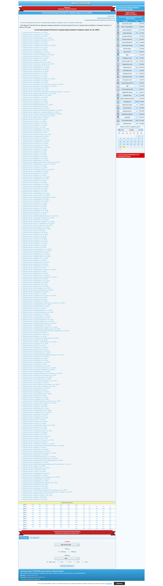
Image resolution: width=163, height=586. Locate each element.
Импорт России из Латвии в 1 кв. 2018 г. (35, 238)
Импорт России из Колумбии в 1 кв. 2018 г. (36, 219)
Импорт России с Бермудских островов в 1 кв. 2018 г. (39, 79)
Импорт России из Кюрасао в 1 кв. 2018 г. (36, 234)
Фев (40, 504)
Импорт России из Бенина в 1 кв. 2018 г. (35, 77)
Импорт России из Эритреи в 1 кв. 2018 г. (35, 484)
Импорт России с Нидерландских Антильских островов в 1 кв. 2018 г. (44, 303)
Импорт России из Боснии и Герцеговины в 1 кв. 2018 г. (40, 86)
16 (142, 141)
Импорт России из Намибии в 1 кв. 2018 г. (36, 292)
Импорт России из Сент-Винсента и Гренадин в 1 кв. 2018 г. (41, 384)
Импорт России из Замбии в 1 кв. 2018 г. (35, 167)
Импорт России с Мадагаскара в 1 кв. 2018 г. (37, 256)
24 (120, 147)
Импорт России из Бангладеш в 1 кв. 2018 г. (36, 66)
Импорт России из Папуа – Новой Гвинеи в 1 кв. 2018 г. (40, 342)
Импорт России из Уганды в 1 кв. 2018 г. (35, 434)
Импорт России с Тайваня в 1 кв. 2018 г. (35, 416)
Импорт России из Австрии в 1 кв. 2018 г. (35, 36)
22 (138, 144)
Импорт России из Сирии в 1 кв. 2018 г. (35, 395)
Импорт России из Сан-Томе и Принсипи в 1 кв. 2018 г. (40, 368)
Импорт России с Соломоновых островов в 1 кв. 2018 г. (40, 403)
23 (142, 144)
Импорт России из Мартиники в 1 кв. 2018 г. (36, 275)
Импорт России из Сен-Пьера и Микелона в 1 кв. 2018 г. (40, 380)
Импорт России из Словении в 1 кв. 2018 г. (36, 399)
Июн (68, 504)
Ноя (103, 506)
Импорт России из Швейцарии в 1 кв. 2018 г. (36, 473)
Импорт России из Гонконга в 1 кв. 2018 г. (36, 143)
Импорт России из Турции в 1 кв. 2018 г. (35, 432)
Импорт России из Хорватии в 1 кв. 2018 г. (36, 462)
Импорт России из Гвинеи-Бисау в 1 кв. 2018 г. (37, 134)
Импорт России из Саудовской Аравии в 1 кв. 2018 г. (39, 369)
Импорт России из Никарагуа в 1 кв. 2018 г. (36, 306)
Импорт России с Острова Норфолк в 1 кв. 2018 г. (38, 319)
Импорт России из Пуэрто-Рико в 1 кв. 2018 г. (37, 353)
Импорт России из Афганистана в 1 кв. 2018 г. (37, 62)
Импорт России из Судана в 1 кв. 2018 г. (35, 406)
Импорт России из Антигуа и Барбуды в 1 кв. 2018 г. (39, 54)
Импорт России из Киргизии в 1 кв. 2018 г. (36, 210)
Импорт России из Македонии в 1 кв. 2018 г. (36, 262)
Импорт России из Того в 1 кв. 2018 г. (34, 419)
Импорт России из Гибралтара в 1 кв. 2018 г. (36, 140)
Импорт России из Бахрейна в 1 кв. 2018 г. (36, 69)
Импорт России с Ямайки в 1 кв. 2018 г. (35, 497)
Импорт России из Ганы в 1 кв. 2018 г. (34, 127)
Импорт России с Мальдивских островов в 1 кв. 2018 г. (40, 269)
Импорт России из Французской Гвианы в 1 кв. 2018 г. (39, 456)
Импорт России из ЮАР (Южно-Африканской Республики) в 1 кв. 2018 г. (45, 490)
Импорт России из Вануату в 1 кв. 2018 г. (35, 101)
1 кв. (61, 562)
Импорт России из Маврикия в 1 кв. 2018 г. (36, 253)
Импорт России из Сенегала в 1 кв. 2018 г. (36, 382)
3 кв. (78, 562)
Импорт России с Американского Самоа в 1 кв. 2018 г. (39, 45)
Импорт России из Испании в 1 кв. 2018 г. (35, 188)
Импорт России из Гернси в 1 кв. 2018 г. (35, 138)
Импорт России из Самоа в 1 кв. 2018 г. (35, 364)
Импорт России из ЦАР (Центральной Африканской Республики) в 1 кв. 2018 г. (47, 464)
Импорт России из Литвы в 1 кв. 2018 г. (35, 247)
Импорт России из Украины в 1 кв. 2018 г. (35, 438)
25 (124, 147)
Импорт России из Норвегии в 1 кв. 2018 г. (36, 314)
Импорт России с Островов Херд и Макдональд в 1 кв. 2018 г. (42, 329)
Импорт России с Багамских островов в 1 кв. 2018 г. (39, 64)
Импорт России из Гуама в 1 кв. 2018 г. (35, 153)
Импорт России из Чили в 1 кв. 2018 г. (34, 471)
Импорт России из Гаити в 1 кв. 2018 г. (35, 121)
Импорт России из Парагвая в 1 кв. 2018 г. (36, 343)
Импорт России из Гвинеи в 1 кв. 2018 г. (35, 132)
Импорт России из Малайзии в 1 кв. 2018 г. (36, 266)
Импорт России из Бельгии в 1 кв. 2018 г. (35, 75)
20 (131, 144)
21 (134, 144)
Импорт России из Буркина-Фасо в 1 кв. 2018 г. (37, 95)
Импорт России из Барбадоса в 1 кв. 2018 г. (36, 67)
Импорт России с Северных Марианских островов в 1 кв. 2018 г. (43, 373)
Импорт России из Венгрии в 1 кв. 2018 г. (35, 106)
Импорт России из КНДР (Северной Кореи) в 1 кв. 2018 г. (40, 216)
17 (120, 144)
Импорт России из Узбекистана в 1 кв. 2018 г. (37, 436)
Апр (54, 504)
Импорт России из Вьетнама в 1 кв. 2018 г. (36, 117)
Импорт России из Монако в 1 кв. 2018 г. (35, 284)
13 (131, 141)
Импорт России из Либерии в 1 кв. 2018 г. (35, 242)
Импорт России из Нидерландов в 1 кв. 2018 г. (37, 305)
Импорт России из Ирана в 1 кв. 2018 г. (35, 182)
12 (127, 141)
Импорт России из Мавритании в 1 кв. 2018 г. (37, 255)
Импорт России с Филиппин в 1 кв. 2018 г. (36, 449)
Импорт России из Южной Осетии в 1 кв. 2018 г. (37, 493)
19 (127, 144)
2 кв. (70, 562)
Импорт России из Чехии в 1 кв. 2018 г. (35, 469)
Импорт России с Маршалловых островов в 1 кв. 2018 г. (40, 277)
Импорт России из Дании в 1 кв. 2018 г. (35, 154)
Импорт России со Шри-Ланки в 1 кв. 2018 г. (36, 479)
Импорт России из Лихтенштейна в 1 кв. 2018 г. (37, 249)
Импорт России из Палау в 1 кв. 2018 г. (35, 336)
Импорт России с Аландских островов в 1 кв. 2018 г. (39, 40)
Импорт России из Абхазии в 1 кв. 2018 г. (35, 32)
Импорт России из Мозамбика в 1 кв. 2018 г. (36, 280)
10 (120, 141)
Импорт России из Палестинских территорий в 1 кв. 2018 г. (41, 338)
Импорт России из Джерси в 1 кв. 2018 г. (35, 156)
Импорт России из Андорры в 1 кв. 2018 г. (36, 51)
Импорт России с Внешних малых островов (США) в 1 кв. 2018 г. (43, 114)
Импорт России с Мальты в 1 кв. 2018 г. (35, 271)
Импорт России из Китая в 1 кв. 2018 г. (35, 214)
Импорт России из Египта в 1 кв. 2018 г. (35, 166)
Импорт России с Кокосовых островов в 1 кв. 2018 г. (39, 217)
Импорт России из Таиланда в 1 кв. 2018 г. (36, 414)
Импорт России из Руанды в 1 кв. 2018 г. (35, 358)
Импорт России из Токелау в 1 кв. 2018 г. (35, 421)
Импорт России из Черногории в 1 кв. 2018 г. (36, 468)
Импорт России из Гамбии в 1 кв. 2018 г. (35, 125)
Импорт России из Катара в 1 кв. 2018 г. (35, 205)
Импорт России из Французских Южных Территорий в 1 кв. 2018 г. (43, 460)
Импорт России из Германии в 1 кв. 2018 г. (36, 136)
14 (134, 141)
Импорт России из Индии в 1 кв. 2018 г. (35, 175)
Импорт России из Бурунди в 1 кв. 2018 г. (35, 97)
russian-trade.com (32, 575)
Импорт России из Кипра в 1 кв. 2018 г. (35, 208)
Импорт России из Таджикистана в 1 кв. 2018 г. (37, 412)
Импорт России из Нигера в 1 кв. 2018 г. (35, 299)
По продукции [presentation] (34, 537)
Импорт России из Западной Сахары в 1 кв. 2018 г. (38, 169)
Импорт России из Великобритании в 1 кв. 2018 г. (38, 104)
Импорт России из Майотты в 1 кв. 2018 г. (36, 258)
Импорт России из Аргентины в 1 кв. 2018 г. (36, 56)
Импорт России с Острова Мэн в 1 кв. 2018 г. (37, 318)
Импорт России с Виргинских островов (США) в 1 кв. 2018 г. (41, 112)
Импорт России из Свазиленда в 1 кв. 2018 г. (37, 371)
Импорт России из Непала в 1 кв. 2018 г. (35, 297)
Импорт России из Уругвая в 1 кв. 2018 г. (35, 442)
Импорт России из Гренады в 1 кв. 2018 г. (35, 145)
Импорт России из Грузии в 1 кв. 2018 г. (35, 151)
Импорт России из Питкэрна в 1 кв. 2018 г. (36, 347)
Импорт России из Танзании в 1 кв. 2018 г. (36, 418)
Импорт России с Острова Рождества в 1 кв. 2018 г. (39, 321)
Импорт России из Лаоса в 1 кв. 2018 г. (35, 236)
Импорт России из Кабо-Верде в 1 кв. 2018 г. (36, 193)
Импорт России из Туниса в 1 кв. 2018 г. (35, 429)
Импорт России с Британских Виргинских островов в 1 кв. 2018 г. (43, 110)
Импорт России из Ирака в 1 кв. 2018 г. (35, 180)
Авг (84, 504)
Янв (33, 504)
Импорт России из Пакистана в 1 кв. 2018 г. (36, 334)
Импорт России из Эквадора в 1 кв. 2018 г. (36, 481)
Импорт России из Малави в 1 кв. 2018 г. (35, 264)
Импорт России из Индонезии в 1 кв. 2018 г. (36, 177)
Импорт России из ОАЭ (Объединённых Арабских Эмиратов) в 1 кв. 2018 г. (46, 330)
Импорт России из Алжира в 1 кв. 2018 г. (35, 43)
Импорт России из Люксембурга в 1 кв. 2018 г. (37, 251)
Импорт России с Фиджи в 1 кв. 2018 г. (35, 447)
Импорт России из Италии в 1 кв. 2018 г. (35, 190)
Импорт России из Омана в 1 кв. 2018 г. (35, 332)
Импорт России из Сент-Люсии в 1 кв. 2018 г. (37, 388)
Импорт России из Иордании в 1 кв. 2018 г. (36, 179)
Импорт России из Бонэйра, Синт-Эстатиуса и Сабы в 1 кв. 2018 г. (43, 84)
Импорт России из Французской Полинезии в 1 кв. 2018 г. (40, 458)
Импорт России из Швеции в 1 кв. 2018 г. (35, 475)
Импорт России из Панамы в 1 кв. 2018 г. (35, 340)
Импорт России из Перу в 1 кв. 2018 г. (34, 345)
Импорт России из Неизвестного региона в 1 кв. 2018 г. (40, 295)
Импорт (73, 551)
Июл (76, 504)
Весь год (52, 562)
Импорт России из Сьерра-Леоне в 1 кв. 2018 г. (37, 410)
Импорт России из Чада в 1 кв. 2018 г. (34, 466)
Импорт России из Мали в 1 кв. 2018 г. (35, 268)
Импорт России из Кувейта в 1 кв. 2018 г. (35, 232)
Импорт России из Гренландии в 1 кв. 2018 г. (37, 147)
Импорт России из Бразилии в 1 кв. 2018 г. (36, 90)
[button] (67, 566)
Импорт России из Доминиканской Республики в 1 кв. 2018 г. (41, 162)
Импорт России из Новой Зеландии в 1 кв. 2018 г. (38, 310)
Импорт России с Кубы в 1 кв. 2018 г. (34, 230)
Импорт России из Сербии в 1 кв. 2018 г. (35, 390)
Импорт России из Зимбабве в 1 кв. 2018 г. (36, 171)
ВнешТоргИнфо (81, 3)
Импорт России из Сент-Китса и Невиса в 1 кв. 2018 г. (39, 386)
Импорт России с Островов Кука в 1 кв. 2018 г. (37, 325)
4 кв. (86, 562)
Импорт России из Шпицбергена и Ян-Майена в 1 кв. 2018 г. (41, 477)
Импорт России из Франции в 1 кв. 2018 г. (36, 455)
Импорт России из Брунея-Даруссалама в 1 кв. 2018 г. (39, 93)
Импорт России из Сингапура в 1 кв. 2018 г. (36, 392)
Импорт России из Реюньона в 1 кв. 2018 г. (36, 356)
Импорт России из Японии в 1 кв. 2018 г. (35, 499)
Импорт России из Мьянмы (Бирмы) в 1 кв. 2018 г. (38, 290)
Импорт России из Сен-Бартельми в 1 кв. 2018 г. (38, 377)
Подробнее (109, 583)
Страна (67, 541)
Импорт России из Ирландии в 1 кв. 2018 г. (36, 184)
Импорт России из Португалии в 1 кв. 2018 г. (36, 351)
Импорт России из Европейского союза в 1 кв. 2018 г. (39, 164)
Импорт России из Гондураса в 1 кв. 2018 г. (36, 141)
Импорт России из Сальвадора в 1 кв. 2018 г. (37, 362)
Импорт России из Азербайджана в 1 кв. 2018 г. (37, 38)
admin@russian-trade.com (36, 577)
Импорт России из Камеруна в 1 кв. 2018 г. (36, 201)
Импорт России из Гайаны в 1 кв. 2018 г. (35, 123)
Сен (90, 506)
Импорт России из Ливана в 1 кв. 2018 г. (35, 243)
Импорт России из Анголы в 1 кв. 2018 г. (35, 49)
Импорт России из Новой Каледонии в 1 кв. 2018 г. (38, 312)
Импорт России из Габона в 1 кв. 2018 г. (35, 119)
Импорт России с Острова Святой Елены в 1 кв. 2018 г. (40, 323)
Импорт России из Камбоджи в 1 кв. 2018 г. (36, 199)
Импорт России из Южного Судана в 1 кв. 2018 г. (38, 495)
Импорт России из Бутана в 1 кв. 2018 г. (35, 99)
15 (138, 141)
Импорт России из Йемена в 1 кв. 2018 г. (35, 191)
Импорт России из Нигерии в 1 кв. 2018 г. (35, 301)
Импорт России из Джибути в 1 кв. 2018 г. (35, 158)
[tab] (24, 537)
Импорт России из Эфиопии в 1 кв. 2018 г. (36, 488)
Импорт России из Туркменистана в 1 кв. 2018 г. (38, 431)
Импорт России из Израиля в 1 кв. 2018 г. (35, 173)
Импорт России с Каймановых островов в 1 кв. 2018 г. (39, 197)
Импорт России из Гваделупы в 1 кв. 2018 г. (36, 129)
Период (67, 555)
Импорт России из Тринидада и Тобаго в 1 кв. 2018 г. (39, 425)
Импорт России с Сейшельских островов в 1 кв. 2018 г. (40, 375)
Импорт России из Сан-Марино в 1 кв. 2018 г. (37, 366)
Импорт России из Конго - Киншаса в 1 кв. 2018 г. (38, 225)
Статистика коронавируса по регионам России (128, 155)
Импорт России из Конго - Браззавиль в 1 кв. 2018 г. (39, 223)
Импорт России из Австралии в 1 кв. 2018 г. (36, 34)
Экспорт (63, 551)
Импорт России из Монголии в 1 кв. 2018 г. (36, 286)
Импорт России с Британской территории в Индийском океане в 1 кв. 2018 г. (46, 91)
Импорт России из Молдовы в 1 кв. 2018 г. (36, 282)
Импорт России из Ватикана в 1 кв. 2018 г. (36, 103)
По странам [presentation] (23, 537)
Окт (97, 506)
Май (61, 504)
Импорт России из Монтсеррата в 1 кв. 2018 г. (37, 288)
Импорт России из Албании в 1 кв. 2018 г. (35, 41)
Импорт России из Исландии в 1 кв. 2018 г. (36, 186)
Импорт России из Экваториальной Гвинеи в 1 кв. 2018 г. (40, 482)
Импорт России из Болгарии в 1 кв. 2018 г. (36, 80)
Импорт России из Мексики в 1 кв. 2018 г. (35, 279)
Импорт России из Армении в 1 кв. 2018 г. (36, 58)
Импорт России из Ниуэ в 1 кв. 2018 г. (34, 308)
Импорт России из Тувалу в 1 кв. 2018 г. (35, 427)
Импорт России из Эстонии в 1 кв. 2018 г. (35, 486)
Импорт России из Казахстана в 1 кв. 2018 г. (36, 195)
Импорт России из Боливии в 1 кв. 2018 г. (35, 82)
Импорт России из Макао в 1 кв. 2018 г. (35, 260)
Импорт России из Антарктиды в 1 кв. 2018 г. (36, 53)
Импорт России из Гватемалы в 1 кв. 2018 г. (36, 130)
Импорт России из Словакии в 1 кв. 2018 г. (36, 397)
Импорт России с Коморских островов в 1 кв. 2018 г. (39, 221)
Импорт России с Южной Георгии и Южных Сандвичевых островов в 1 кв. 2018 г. (48, 492)
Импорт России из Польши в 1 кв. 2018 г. (35, 349)
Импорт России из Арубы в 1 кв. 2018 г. (35, 60)
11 (124, 141)
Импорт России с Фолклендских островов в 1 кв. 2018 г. (40, 453)
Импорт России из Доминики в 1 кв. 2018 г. (36, 160)
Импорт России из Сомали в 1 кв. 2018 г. (35, 405)
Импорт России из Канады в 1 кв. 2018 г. (35, 203)
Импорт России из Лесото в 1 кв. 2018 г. (35, 240)
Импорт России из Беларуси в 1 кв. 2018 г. (36, 71)
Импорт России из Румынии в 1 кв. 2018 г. (36, 360)
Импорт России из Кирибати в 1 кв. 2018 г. (36, 212)
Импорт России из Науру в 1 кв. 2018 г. (35, 293)
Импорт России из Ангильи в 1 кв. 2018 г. (35, 47)
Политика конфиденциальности (30, 579)
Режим (67, 549)
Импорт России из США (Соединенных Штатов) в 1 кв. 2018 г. (42, 401)
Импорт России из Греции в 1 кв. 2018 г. (35, 149)
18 (124, 144)
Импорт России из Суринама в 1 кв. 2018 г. (36, 408)
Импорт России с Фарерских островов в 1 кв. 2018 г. (39, 443)
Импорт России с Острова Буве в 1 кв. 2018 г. (37, 316)
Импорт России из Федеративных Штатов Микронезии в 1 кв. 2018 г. (44, 445)
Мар (47, 504)
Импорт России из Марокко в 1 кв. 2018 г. (35, 273)
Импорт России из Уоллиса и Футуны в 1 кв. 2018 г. (38, 440)
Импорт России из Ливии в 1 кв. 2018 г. (35, 245)
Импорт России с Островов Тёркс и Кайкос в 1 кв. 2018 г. (40, 327)
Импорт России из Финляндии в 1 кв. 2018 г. (36, 451)
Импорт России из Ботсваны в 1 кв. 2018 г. (36, 88)
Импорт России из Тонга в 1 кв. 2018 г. (35, 423)
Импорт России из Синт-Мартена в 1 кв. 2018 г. (37, 393)
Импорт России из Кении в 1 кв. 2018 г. (35, 206)
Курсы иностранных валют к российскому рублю (128, 8)
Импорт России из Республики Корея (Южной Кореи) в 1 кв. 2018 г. (43, 355)
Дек (110, 506)
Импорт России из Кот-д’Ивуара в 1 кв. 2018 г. (37, 229)
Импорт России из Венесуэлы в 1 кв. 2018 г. (36, 108)
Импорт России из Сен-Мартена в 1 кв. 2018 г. (37, 379)
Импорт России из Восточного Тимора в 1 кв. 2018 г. (39, 116)
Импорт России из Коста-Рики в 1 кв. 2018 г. (36, 227)
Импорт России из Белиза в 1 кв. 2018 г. (35, 73)
